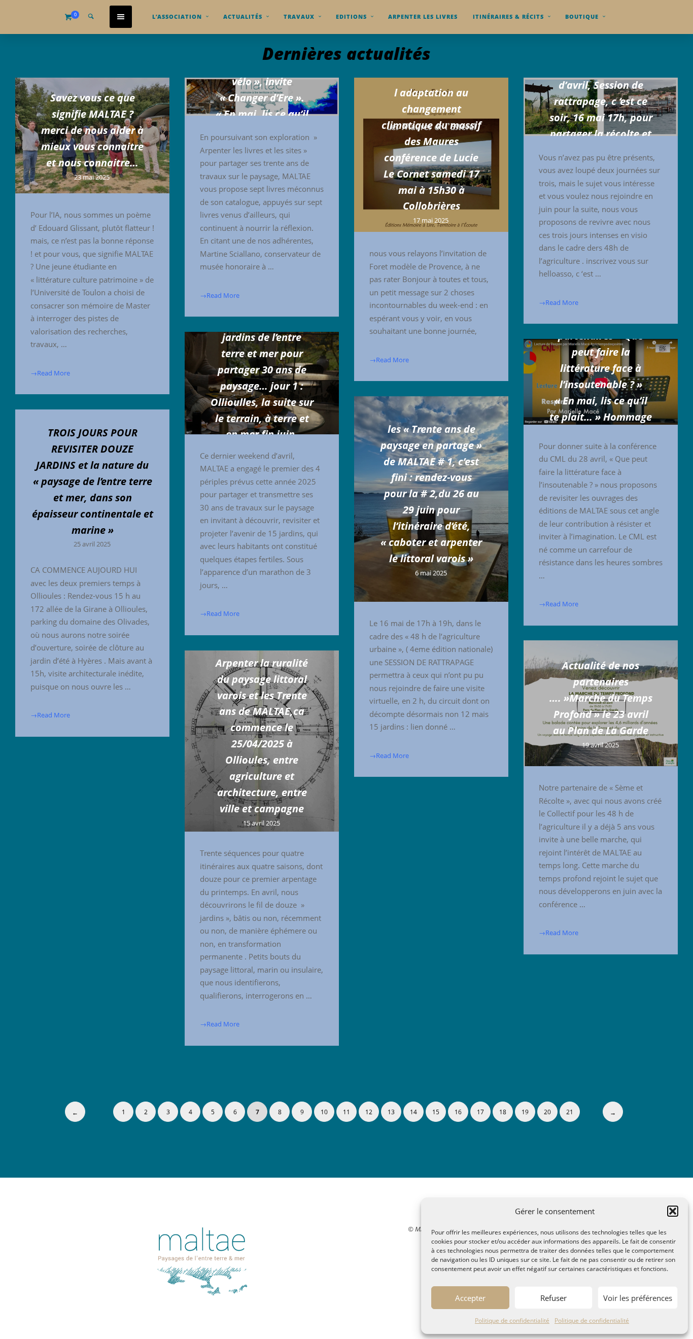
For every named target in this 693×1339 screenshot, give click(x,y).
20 (547, 1112)
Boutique (582, 16)
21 (569, 1112)
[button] (673, 1211)
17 (480, 1112)
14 (413, 1112)
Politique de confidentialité (512, 1320)
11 (346, 1112)
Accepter (470, 1298)
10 (324, 1112)
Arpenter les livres (423, 16)
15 (435, 1112)
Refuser (553, 1298)
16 (458, 1112)
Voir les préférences (637, 1298)
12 (368, 1112)
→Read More (50, 372)
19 (525, 1112)
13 (391, 1112)
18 (502, 1112)
